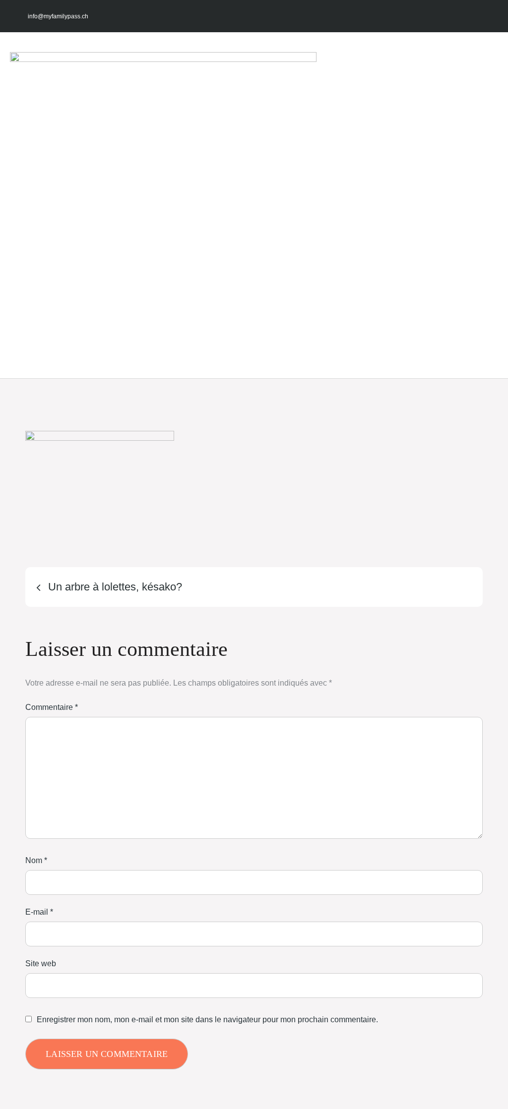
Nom (36, 860)
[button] (230, 205)
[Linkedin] (488, 16)
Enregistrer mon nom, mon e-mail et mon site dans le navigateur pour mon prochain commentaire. (207, 1020)
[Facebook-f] (430, 16)
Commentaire (51, 707)
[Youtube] (469, 16)
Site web (40, 963)
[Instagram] (449, 16)
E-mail (39, 912)
